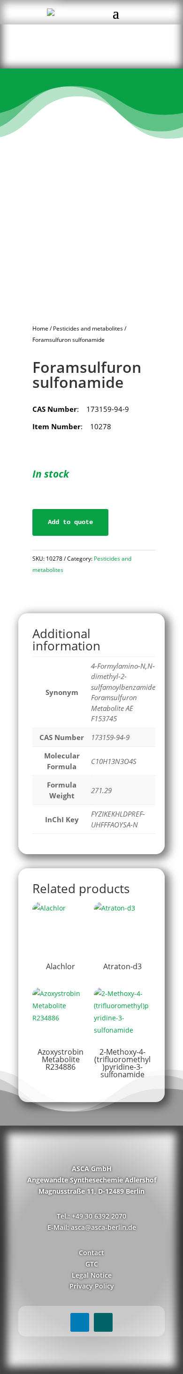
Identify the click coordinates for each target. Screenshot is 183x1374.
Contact (91, 1252)
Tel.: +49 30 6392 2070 (91, 1216)
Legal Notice (92, 1275)
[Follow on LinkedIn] (79, 1322)
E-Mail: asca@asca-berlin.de (91, 1227)
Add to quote (70, 522)
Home (40, 328)
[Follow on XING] (103, 1322)
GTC (91, 1263)
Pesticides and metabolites (88, 328)
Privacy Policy (91, 1285)
